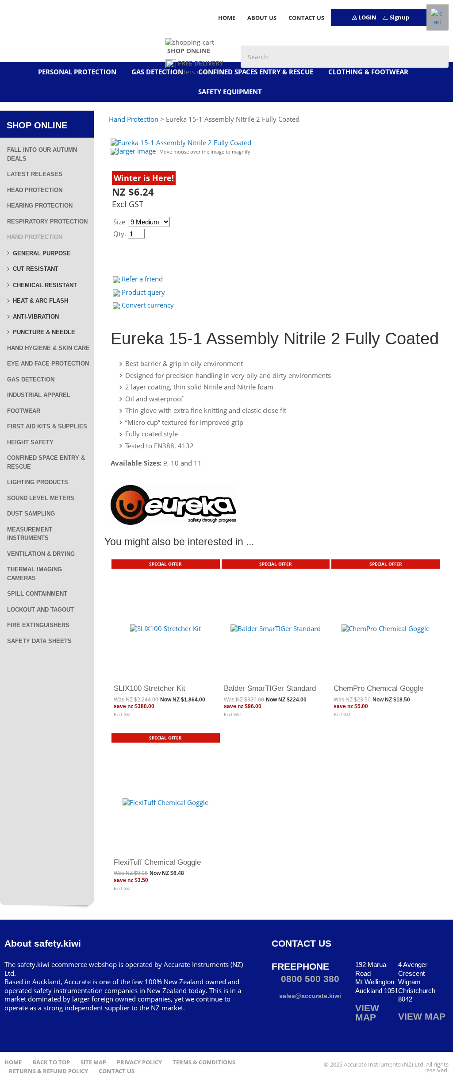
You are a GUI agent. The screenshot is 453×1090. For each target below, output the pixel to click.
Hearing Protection (40, 205)
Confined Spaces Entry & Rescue (255, 71)
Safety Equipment (230, 91)
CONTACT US (306, 18)
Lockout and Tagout (40, 609)
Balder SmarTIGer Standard (270, 688)
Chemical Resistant (45, 285)
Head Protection (34, 190)
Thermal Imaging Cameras (34, 574)
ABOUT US (261, 18)
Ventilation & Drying (41, 554)
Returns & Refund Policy (48, 1071)
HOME (226, 18)
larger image (137, 150)
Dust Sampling (31, 513)
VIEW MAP (367, 1013)
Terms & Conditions (204, 1062)
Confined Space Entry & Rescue (46, 462)
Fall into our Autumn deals (42, 154)
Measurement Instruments (29, 534)
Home (13, 1062)
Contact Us (116, 1071)
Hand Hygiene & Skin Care (48, 348)
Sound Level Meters (40, 498)
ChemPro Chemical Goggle (378, 688)
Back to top (51, 1062)
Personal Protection (77, 71)
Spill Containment (37, 593)
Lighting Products (37, 482)
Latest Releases (34, 174)
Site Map (93, 1062)
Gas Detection (157, 71)
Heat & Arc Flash (40, 300)
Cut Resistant (35, 269)
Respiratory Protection (47, 221)
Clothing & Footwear (368, 71)
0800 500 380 (308, 979)
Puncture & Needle (44, 332)
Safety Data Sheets (39, 641)
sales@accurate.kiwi (309, 995)
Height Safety (30, 442)
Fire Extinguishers (38, 625)
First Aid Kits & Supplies (47, 426)
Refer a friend (142, 278)
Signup (399, 17)
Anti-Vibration (36, 316)
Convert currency (148, 304)
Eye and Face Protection (48, 363)
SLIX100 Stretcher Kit (149, 688)
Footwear (23, 411)
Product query (143, 292)
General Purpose (42, 253)
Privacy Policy (139, 1062)
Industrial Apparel (38, 395)
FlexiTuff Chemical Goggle (157, 862)
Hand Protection (34, 237)
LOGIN (367, 17)
